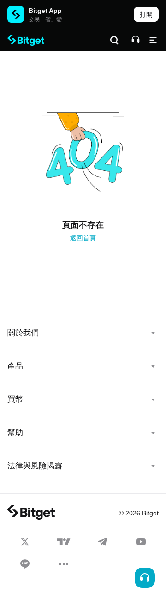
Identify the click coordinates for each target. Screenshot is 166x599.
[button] (83, 333)
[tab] (83, 333)
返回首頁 (83, 238)
